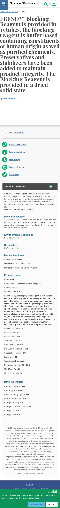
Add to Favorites (16, 132)
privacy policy (45, 498)
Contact (29, 484)
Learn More (36, 504)
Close (50, 491)
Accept (52, 504)
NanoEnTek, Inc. (10, 98)
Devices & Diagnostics (9, 11)
